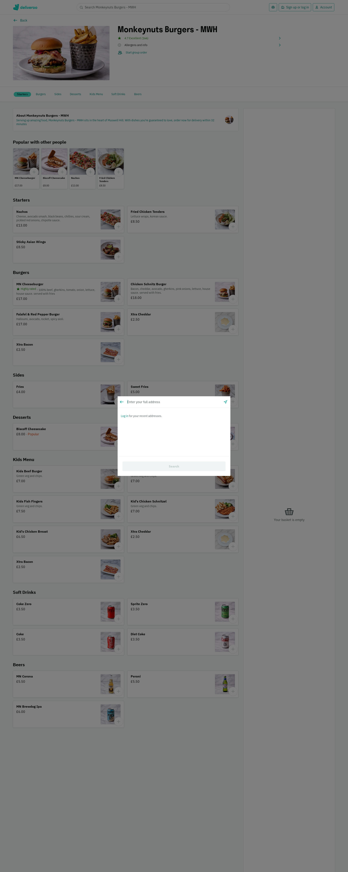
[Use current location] (225, 402)
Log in (124, 416)
